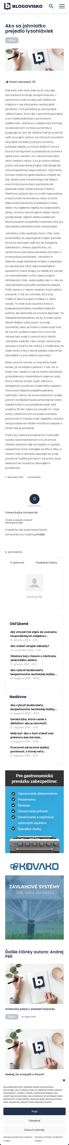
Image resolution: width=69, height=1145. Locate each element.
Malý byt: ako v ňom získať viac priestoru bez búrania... (32, 735)
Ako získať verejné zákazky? (29, 646)
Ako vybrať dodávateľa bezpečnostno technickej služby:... (33, 672)
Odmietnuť (34, 1120)
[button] (64, 1080)
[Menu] (60, 6)
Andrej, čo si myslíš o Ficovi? (24, 1074)
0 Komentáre (34, 477)
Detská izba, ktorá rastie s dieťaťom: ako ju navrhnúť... (29, 721)
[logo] (25, 6)
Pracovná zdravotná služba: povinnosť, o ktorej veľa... (29, 749)
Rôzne (12, 40)
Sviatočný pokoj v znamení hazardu (30, 1009)
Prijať (35, 1111)
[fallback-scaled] (34, 59)
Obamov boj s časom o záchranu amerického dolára (33, 658)
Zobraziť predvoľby (34, 1129)
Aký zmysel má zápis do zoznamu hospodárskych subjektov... (33, 634)
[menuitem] (60, 6)
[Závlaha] (34, 938)
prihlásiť (39, 534)
